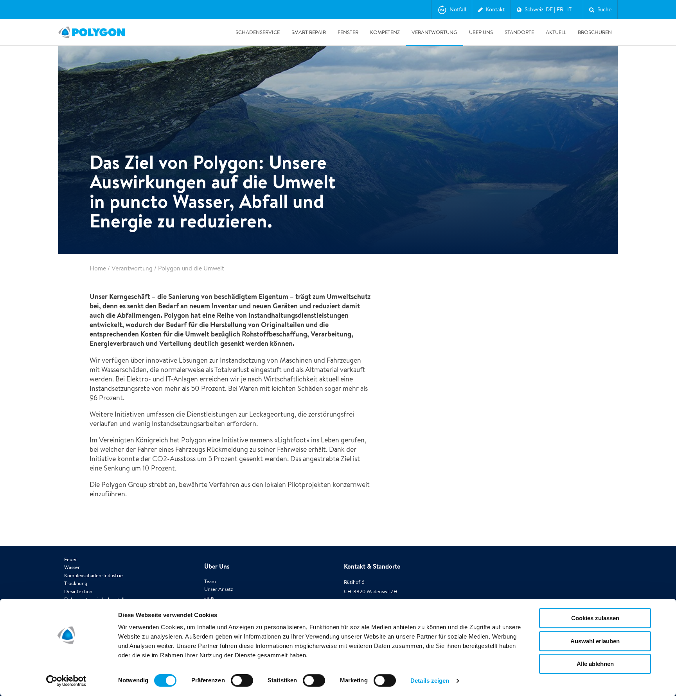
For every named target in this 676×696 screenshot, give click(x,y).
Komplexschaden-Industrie (93, 575)
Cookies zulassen (595, 618)
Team (210, 581)
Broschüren (595, 32)
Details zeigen (429, 680)
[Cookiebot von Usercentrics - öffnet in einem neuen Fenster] (66, 681)
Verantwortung (434, 32)
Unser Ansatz (218, 589)
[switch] (242, 686)
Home (98, 268)
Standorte (519, 32)
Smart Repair (308, 32)
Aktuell (556, 32)
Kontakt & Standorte (372, 566)
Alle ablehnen (595, 663)
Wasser (72, 567)
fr (560, 9)
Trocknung (75, 583)
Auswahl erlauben (595, 641)
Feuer (70, 559)
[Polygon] (91, 32)
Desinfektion (78, 591)
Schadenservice (258, 32)
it (569, 9)
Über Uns (481, 32)
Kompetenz (385, 32)
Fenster (348, 32)
